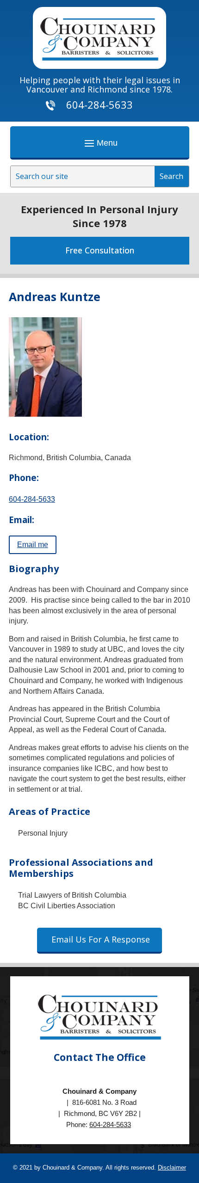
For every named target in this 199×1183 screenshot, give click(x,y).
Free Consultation (99, 250)
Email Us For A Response (100, 939)
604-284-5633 (32, 499)
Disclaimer (172, 1167)
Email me (32, 544)
